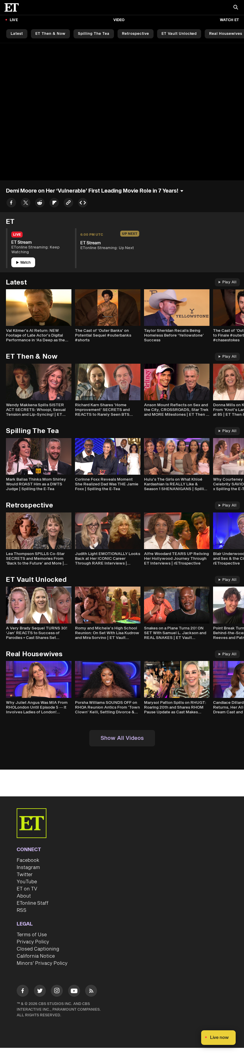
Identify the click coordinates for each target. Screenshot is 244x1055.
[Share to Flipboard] (54, 203)
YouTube (27, 881)
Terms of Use (32, 934)
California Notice (36, 956)
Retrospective (135, 34)
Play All (229, 282)
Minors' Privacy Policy (42, 963)
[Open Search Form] (235, 8)
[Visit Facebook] (23, 992)
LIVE (14, 20)
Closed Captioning (38, 949)
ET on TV (27, 889)
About (24, 896)
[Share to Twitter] (25, 203)
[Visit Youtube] (74, 991)
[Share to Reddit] (40, 203)
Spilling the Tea (94, 34)
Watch (25, 262)
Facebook (28, 860)
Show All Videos (122, 738)
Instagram (28, 867)
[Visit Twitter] (40, 992)
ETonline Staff (33, 903)
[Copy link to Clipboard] (68, 203)
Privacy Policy (33, 941)
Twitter (25, 874)
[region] (122, 111)
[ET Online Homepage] (13, 7)
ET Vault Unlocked (179, 34)
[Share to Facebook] (11, 203)
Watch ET (229, 20)
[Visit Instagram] (57, 992)
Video (119, 20)
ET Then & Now (50, 34)
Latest (17, 34)
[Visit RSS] (91, 992)
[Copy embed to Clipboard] (82, 203)
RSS (21, 910)
